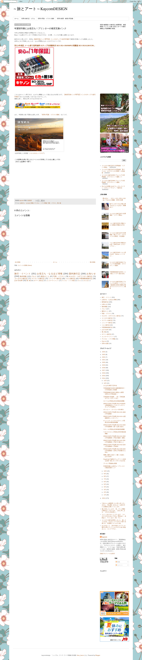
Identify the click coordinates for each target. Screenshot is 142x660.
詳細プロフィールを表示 (107, 553)
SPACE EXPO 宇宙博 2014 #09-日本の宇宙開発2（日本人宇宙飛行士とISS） (114, 450)
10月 (105, 471)
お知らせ (91, 273)
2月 (105, 492)
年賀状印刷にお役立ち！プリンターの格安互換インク (114, 467)
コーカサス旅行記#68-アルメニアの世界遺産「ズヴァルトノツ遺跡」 (113, 181)
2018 (104, 367)
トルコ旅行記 (70, 278)
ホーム (16, 18)
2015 (104, 375)
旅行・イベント (22, 273)
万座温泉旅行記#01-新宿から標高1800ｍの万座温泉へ (113, 393)
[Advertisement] (30, 178)
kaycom (104, 537)
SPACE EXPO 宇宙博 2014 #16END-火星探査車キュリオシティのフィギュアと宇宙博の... (114, 405)
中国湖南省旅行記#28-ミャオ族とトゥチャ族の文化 (118, 272)
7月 (105, 479)
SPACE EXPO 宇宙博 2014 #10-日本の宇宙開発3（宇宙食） (114, 445)
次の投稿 (17, 262)
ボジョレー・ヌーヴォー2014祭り (113, 409)
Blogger (97, 655)
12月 (105, 380)
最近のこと (45, 276)
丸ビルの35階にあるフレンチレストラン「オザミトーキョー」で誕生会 (113, 187)
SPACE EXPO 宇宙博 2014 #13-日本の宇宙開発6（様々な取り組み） (114, 425)
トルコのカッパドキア (37, 153)
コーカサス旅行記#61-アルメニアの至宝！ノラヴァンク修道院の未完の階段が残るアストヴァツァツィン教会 (118, 285)
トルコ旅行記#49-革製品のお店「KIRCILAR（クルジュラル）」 (118, 244)
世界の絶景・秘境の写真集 (65, 18)
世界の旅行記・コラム (28, 18)
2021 (104, 359)
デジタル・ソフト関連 (40, 203)
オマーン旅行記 (38, 280)
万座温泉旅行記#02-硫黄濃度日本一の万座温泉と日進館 (114, 389)
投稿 (118, 562)
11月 (105, 383)
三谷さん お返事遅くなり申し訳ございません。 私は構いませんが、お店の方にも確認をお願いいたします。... (113, 505)
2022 (104, 357)
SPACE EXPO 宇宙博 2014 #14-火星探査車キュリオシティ (114, 417)
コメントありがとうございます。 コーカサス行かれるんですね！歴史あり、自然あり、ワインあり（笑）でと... (114, 516)
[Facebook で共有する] (42, 201)
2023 (104, 354)
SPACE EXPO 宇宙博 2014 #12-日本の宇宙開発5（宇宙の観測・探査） (114, 437)
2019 (104, 365)
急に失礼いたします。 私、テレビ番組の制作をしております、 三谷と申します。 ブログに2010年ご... (113, 510)
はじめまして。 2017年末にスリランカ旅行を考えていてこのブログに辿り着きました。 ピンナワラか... (114, 527)
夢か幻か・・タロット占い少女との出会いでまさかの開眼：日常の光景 (114, 199)
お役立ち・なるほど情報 (27, 203)
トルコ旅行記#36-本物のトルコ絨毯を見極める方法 (118, 224)
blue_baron (80, 655)
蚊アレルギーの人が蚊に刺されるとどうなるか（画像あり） (118, 205)
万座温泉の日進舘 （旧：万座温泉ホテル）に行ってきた (114, 397)
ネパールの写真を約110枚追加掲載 (113, 401)
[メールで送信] (36, 201)
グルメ (33, 276)
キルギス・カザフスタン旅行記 (80, 276)
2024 (104, 352)
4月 (105, 487)
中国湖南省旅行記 (85, 278)
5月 (105, 484)
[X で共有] (40, 201)
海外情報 (23, 276)
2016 (104, 373)
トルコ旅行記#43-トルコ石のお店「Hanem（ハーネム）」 (118, 254)
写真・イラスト (52, 203)
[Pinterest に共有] (44, 201)
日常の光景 (86, 280)
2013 (104, 498)
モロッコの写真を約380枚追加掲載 (114, 429)
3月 (105, 489)
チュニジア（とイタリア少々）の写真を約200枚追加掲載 (114, 421)
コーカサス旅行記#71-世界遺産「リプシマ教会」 (118, 214)
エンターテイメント (53, 280)
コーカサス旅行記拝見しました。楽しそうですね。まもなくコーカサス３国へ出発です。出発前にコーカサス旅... (114, 521)
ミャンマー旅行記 (55, 278)
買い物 (59, 203)
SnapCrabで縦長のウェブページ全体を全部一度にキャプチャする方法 (114, 460)
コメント (120, 565)
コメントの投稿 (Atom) (25, 265)
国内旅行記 (74, 273)
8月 (105, 476)
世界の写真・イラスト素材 (46, 18)
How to (79, 280)
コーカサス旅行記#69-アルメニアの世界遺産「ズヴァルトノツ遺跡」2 (113, 176)
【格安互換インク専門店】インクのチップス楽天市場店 (51, 39)
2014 (104, 378)
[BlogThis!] (38, 201)
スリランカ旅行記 (38, 278)
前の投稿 (92, 262)
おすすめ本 (18, 280)
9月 (105, 473)
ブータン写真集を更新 (110, 463)
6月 (105, 481)
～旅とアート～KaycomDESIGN (40, 8)
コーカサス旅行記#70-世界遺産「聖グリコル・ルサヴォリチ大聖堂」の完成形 (113, 171)
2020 (104, 362)
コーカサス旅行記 (21, 278)
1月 (105, 495)
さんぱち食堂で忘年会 (110, 385)
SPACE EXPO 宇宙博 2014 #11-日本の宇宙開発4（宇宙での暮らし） (114, 441)
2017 (104, 370)
